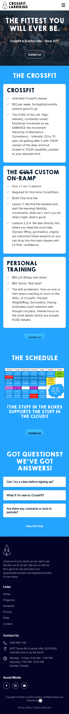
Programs (9, 600)
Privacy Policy (25, 707)
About (6, 594)
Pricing (7, 611)
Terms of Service (42, 707)
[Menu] (63, 5)
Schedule (8, 605)
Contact (8, 623)
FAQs (6, 617)
